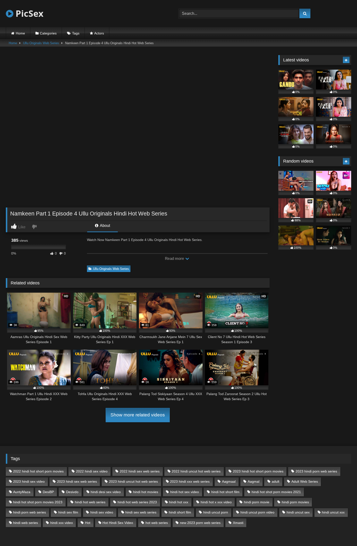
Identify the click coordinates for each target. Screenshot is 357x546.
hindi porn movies (295, 502)
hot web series (156, 523)
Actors (99, 33)
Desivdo (72, 492)
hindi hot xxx (178, 502)
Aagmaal (229, 481)
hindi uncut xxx (333, 512)
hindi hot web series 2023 (137, 502)
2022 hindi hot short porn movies (38, 471)
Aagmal (253, 481)
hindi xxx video (61, 523)
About (104, 225)
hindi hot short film (225, 492)
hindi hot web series (90, 502)
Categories (48, 33)
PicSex (28, 13)
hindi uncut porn (215, 512)
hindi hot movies (145, 492)
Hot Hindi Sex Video (117, 523)
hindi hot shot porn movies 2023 (37, 502)
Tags (75, 33)
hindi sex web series (140, 512)
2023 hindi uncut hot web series (133, 481)
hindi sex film (68, 512)
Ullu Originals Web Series (41, 43)
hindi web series (25, 523)
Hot (87, 523)
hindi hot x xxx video (216, 502)
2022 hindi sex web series (140, 471)
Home (20, 33)
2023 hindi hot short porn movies (258, 471)
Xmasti (238, 523)
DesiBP (48, 492)
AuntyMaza (21, 492)
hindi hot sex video (184, 492)
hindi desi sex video (106, 492)
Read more (175, 258)
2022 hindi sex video (92, 471)
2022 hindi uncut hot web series (196, 471)
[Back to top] (342, 531)
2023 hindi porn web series (316, 471)
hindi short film (180, 512)
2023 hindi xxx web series (190, 481)
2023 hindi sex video (29, 481)
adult (275, 481)
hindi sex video (101, 512)
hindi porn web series (29, 512)
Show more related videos (137, 414)
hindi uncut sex (298, 512)
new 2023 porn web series (200, 523)
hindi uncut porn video (257, 512)
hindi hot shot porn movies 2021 (276, 492)
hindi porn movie (256, 502)
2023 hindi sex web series (77, 481)
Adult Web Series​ (304, 481)
